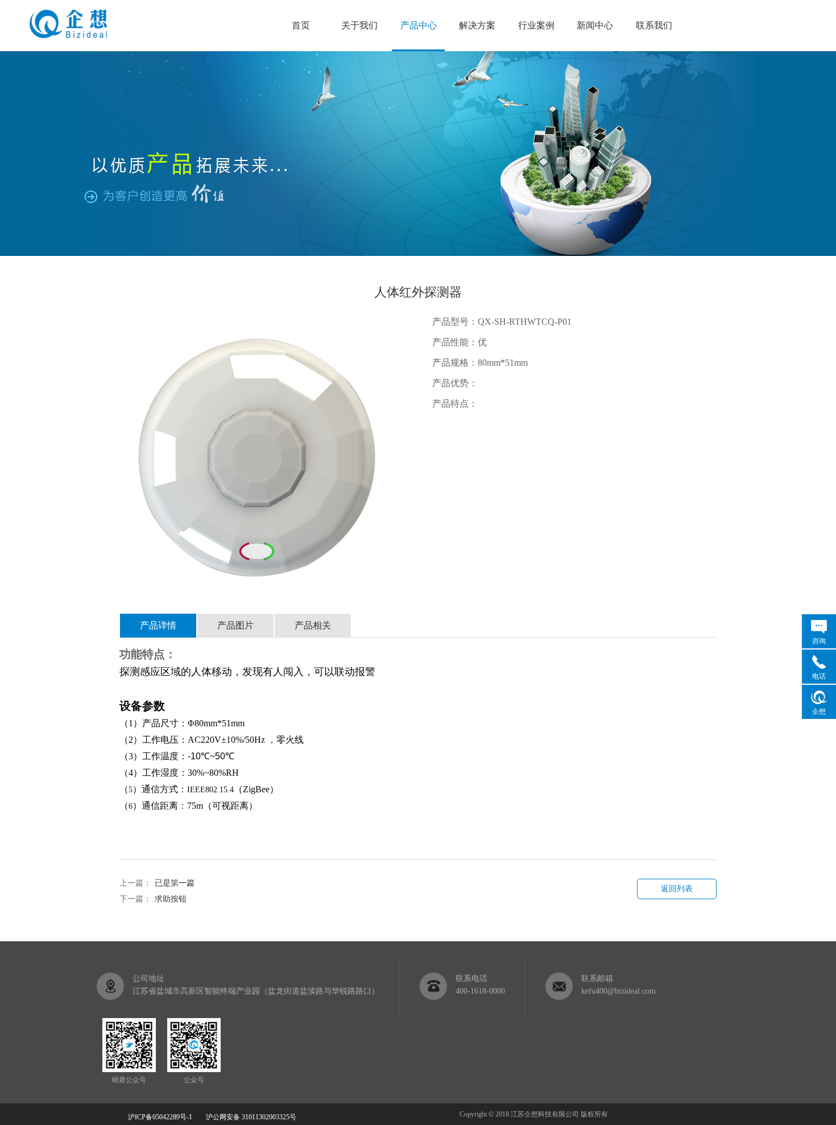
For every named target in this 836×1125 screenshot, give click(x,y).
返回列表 (677, 888)
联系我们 (654, 25)
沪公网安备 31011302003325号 (246, 1117)
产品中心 (418, 25)
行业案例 (536, 25)
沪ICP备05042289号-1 (160, 1117)
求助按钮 (171, 899)
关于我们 (359, 25)
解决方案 (477, 25)
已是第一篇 (174, 883)
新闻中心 (595, 25)
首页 (301, 25)
